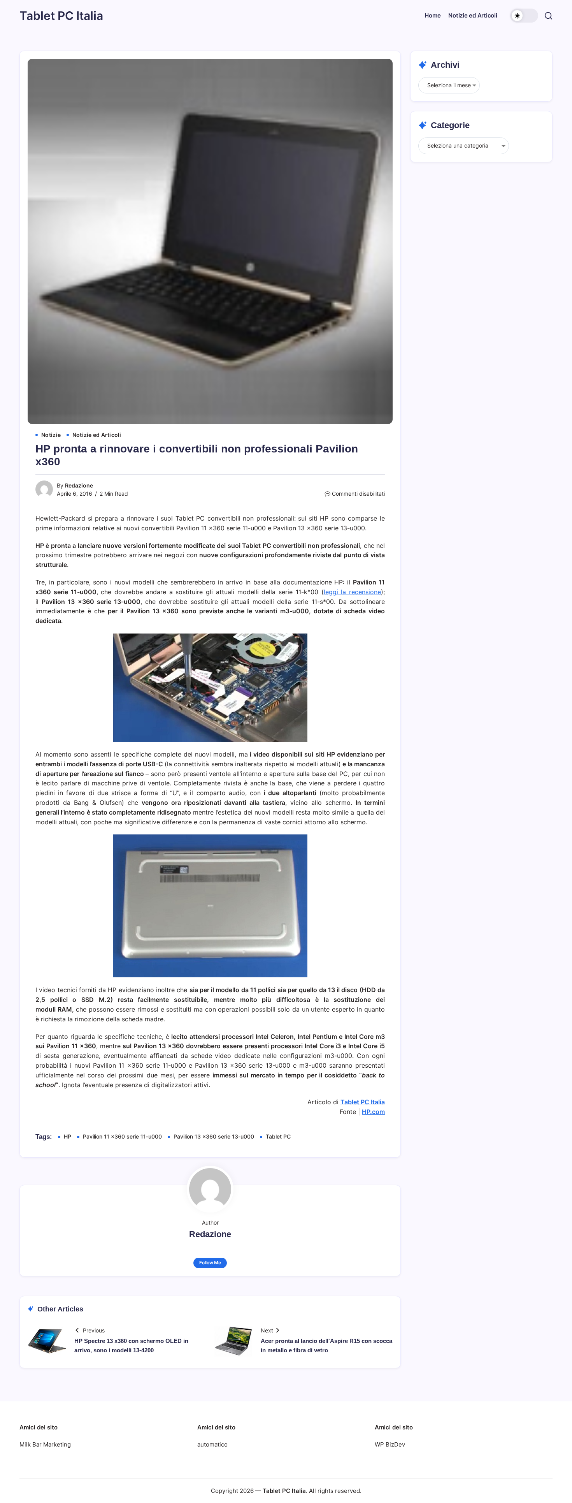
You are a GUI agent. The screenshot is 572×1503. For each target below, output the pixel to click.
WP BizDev (390, 1444)
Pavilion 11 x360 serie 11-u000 (122, 1136)
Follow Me (210, 1262)
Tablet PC (278, 1136)
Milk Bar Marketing (45, 1444)
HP (67, 1136)
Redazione (79, 485)
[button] (524, 16)
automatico (212, 1444)
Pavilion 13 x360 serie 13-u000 (214, 1136)
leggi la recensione (352, 592)
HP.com (373, 1112)
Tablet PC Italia (61, 16)
